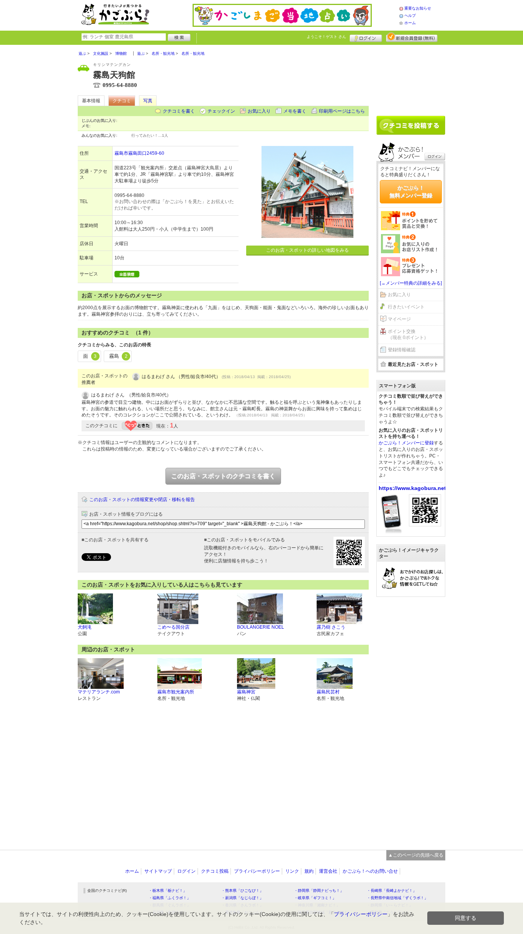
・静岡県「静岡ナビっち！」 (319, 890)
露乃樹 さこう (331, 627)
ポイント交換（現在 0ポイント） (408, 335)
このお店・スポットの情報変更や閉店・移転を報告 (142, 499)
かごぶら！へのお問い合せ (370, 871)
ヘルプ (410, 15)
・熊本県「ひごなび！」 (242, 890)
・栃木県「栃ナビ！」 (168, 890)
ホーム (410, 23)
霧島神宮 (246, 692)
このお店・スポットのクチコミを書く (223, 476)
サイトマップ (158, 871)
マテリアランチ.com (99, 692)
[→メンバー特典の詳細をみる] (411, 283)
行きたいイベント (406, 307)
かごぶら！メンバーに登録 (406, 443)
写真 (147, 100)
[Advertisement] (410, 77)
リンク (292, 871)
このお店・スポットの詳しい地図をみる (307, 250)
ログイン (366, 37)
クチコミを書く (179, 111)
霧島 (118, 356)
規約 (309, 871)
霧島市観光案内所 (175, 692)
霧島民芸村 (328, 692)
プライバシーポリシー (257, 871)
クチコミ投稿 (215, 871)
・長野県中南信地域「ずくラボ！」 (397, 898)
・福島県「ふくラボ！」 (170, 898)
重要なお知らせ (417, 8)
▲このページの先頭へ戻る (415, 855)
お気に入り (259, 111)
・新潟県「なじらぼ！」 (242, 898)
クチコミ (122, 100)
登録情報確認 (401, 349)
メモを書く (294, 111)
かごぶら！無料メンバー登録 (410, 191)
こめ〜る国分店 (173, 627)
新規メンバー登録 (412, 37)
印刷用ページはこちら (342, 111)
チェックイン (221, 111)
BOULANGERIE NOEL (260, 627)
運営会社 (328, 871)
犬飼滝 (85, 627)
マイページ (399, 319)
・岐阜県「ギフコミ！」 (315, 898)
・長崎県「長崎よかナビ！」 (392, 890)
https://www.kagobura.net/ (413, 488)
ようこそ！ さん (326, 36)
